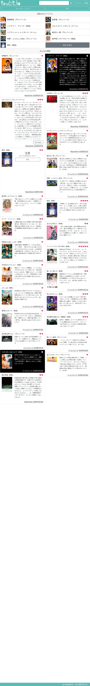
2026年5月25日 (38, 283)
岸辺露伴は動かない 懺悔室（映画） (59, 317)
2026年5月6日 (83, 350)
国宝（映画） (6, 150)
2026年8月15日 (38, 95)
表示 (27, 159)
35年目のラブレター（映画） (12, 265)
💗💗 (41, 150)
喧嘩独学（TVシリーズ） (10, 56)
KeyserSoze (29, 95)
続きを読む (38, 142)
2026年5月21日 (83, 312)
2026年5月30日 (83, 242)
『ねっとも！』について (23, 8)
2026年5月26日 (83, 267)
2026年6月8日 (83, 219)
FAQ (67, 8)
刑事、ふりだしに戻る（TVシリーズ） (60, 178)
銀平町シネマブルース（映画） (12, 196)
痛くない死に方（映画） (55, 271)
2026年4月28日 (83, 375)
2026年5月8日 (83, 333)
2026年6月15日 (38, 214)
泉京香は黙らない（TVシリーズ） (13, 334)
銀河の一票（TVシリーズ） (56, 156)
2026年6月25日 (83, 196)
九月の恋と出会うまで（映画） (12, 352)
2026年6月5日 (38, 237)
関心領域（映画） (8, 375)
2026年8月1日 (83, 126)
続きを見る (67, 45)
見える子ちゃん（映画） (55, 294)
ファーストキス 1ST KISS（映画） (59, 246)
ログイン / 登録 (82, 3)
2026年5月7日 (38, 348)
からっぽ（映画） (8, 288)
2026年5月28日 (38, 260)
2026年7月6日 (38, 192)
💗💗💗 (85, 93)
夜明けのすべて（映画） (10, 311)
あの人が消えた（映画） (55, 223)
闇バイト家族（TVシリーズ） (57, 337)
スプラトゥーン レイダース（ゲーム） (60, 131)
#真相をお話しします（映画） (12, 242)
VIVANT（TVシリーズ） (55, 93)
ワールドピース (72, 174)
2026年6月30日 (83, 174)
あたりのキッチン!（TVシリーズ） (59, 355)
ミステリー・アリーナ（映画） (57, 56)
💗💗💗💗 (84, 201)
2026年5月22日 (83, 289)
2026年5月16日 (38, 329)
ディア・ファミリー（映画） (12, 219)
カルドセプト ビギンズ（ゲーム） (13, 100)
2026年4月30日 (38, 370)
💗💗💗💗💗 (83, 246)
